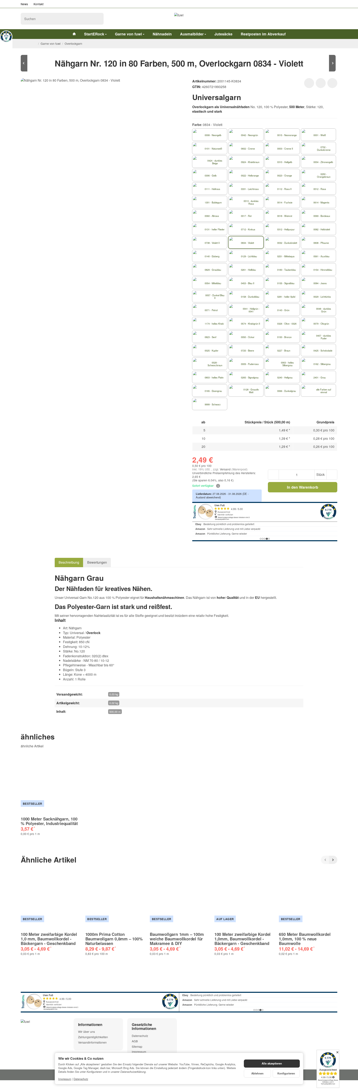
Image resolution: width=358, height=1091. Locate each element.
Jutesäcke (223, 33)
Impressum (64, 1079)
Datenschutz (81, 1079)
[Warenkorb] (333, 18)
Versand (225, 469)
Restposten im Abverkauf (263, 33)
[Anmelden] (322, 18)
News (24, 4)
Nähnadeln (162, 33)
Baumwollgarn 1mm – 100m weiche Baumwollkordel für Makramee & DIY (177, 939)
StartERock (94, 33)
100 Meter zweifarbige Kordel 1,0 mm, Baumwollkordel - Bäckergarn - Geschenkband (49, 939)
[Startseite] (34, 43)
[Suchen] (98, 19)
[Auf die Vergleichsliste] (321, 83)
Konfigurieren (286, 1073)
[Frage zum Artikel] (332, 83)
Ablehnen (257, 1073)
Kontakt (39, 4)
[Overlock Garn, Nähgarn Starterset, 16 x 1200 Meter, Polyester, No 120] (324, 63)
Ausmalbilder (192, 33)
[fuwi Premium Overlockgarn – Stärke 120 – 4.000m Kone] (33, 63)
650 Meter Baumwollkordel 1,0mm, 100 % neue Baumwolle (304, 939)
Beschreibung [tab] (69, 562)
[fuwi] (179, 18)
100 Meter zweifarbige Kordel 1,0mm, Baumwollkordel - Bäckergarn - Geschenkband (242, 939)
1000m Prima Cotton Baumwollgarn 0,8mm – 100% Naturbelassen (114, 939)
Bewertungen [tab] (97, 562)
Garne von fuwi (128, 33)
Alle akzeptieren (272, 1063)
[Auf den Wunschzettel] (309, 83)
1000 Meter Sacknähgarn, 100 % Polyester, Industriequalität (49, 821)
